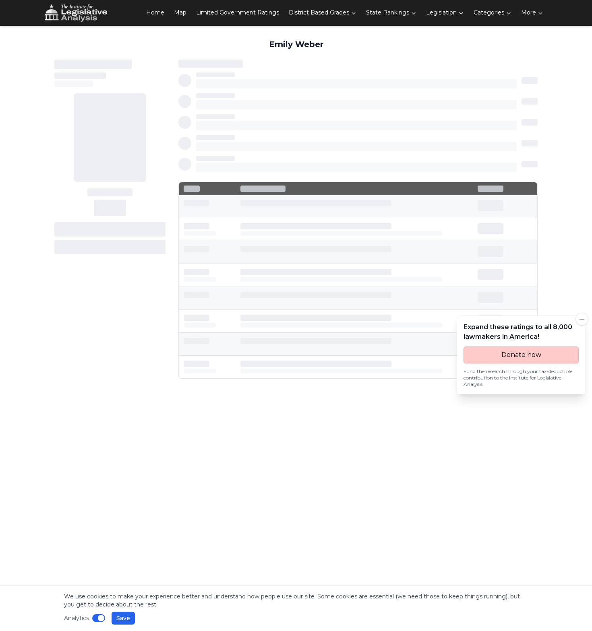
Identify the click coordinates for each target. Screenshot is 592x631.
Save (123, 618)
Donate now (521, 355)
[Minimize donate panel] (581, 319)
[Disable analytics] (98, 618)
